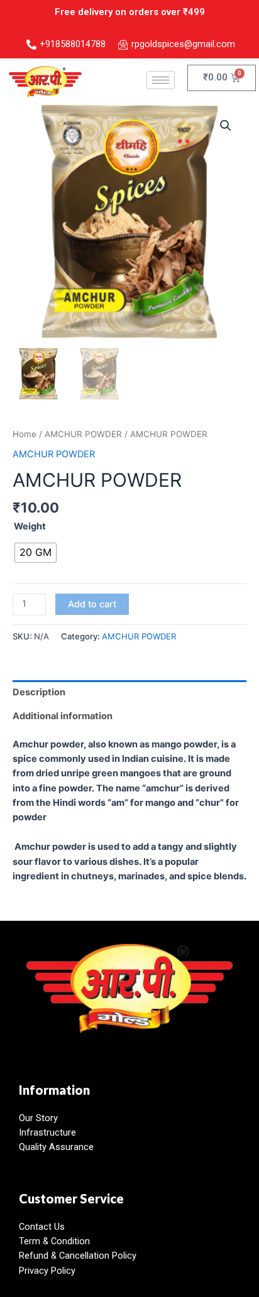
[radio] (35, 552)
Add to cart (92, 604)
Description (39, 692)
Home (24, 434)
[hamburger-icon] (160, 80)
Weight (30, 526)
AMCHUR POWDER (83, 434)
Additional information (63, 716)
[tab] (129, 692)
